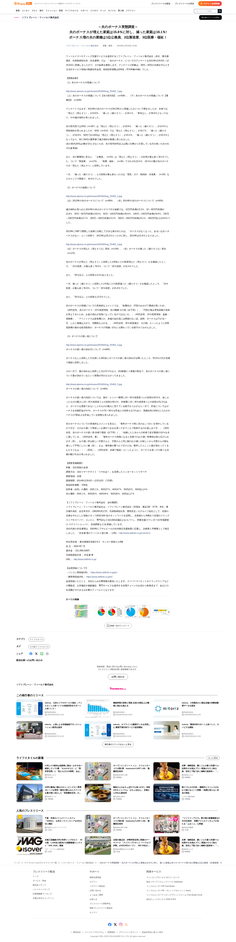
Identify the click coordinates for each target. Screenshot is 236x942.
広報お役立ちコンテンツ (43, 898)
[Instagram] (120, 924)
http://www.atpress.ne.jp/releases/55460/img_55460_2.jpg (94, 196)
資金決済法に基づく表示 (152, 932)
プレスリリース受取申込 (100, 903)
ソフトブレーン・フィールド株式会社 (82, 46)
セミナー (93, 912)
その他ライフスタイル (39, 647)
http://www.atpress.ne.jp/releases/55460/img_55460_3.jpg (94, 244)
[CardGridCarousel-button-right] (169, 612)
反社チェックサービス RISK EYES (161, 899)
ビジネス (94, 10)
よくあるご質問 (96, 895)
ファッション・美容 (54, 10)
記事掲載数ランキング (42, 894)
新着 (18, 10)
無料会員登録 (95, 877)
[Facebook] (31, 653)
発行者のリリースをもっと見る (118, 744)
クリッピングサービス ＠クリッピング (162, 877)
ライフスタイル (71, 10)
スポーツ (84, 10)
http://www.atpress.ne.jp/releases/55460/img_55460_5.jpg (94, 384)
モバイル (112, 10)
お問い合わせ (118, 677)
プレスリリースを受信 (184, 3)
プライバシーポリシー (128, 932)
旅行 (41, 10)
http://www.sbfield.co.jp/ (85, 559)
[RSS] (126, 924)
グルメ (34, 10)
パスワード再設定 (97, 886)
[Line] (41, 653)
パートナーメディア (41, 889)
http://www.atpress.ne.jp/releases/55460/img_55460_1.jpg (94, 91)
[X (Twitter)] (36, 653)
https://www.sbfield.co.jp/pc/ (104, 572)
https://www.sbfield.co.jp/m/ (99, 577)
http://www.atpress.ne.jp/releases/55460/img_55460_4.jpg (94, 345)
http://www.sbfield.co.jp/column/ (134, 533)
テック (103, 10)
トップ (17, 863)
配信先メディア (39, 885)
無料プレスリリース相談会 (101, 908)
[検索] (220, 11)
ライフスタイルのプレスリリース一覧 (40, 863)
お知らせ (93, 899)
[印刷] (47, 653)
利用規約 (111, 932)
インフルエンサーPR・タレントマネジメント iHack (168, 890)
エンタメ (26, 10)
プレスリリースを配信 (160, 3)
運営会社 (77, 932)
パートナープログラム (94, 932)
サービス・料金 (39, 881)
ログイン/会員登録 (212, 3)
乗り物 (121, 10)
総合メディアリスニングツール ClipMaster (164, 882)
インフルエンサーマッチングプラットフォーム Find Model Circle (174, 895)
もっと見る (213, 758)
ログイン (93, 882)
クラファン (130, 10)
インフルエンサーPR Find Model (160, 886)
